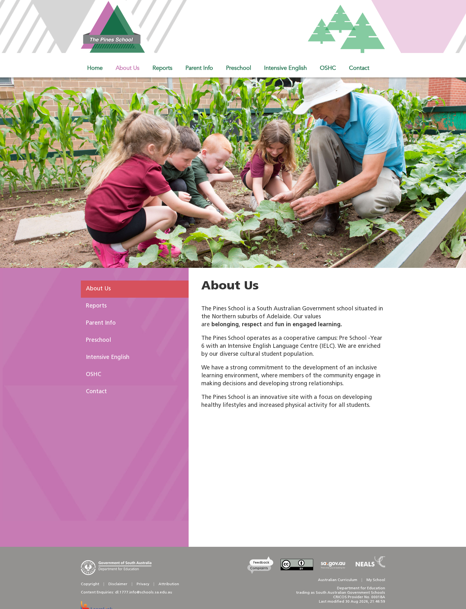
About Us (98, 289)
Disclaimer (117, 584)
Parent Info (101, 323)
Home (95, 68)
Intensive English (107, 358)
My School (375, 580)
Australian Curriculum (337, 580)
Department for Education (361, 588)
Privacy (143, 584)
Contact (96, 392)
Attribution (169, 584)
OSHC (93, 375)
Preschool (98, 340)
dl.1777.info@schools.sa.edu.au (143, 592)
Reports (96, 306)
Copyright (90, 584)
